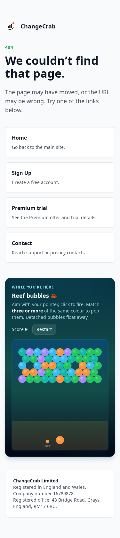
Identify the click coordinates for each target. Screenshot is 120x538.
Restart (44, 329)
